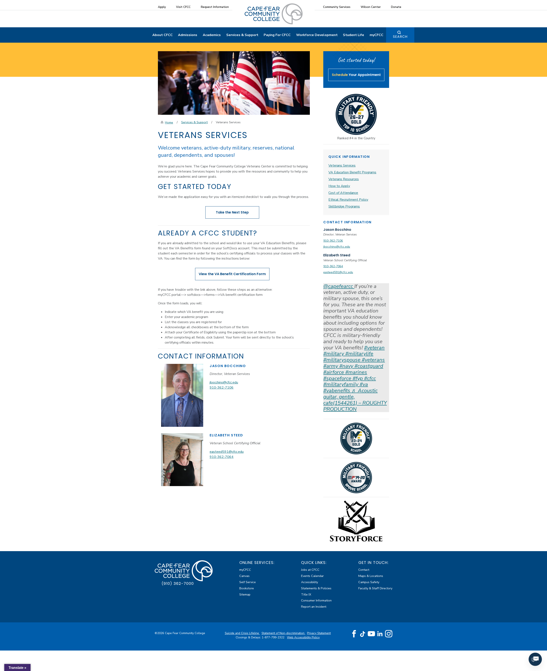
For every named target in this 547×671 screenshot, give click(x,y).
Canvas (244, 576)
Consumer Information (316, 600)
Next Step (232, 212)
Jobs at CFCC (310, 570)
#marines (356, 372)
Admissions (187, 35)
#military (334, 353)
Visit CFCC (183, 7)
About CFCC (162, 35)
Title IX (306, 594)
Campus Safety (368, 582)
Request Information (215, 7)
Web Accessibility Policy (303, 637)
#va (364, 384)
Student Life (353, 35)
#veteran (374, 347)
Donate (396, 7)
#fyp (358, 378)
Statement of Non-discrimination (283, 633)
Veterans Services (342, 165)
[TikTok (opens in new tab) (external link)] (363, 634)
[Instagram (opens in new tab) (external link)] (388, 634)
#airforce (334, 372)
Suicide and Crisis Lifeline (242, 633)
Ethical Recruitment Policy (348, 199)
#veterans (373, 359)
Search (400, 36)
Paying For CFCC (277, 35)
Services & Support (242, 35)
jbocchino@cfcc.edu (224, 382)
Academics (212, 35)
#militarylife (359, 353)
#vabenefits (337, 390)
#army (331, 366)
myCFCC (376, 35)
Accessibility (309, 582)
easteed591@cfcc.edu (227, 451)
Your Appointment (356, 74)
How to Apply (339, 186)
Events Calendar (312, 576)
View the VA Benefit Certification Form (232, 274)
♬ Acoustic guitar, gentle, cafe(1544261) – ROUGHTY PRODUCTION (355, 399)
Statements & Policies (316, 588)
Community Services (336, 7)
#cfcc (370, 378)
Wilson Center (371, 7)
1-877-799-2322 (273, 637)
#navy (346, 366)
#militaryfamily (341, 384)
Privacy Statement (319, 633)
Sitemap (244, 594)
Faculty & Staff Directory (375, 588)
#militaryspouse (342, 359)
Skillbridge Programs (344, 206)
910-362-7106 (222, 387)
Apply (162, 7)
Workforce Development (317, 35)
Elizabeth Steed (336, 255)
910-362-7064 (222, 457)
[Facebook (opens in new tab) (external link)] (354, 634)
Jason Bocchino (337, 229)
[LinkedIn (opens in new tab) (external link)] (380, 634)
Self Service (247, 582)
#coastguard (368, 366)
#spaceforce (338, 378)
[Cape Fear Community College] (274, 13)
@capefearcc (338, 286)
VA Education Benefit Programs (352, 172)
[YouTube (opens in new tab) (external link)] (371, 634)
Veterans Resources (343, 179)
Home (169, 122)
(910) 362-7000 (178, 583)
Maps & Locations (370, 576)
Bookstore (246, 588)
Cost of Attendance (343, 192)
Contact (363, 570)
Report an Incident (313, 606)
